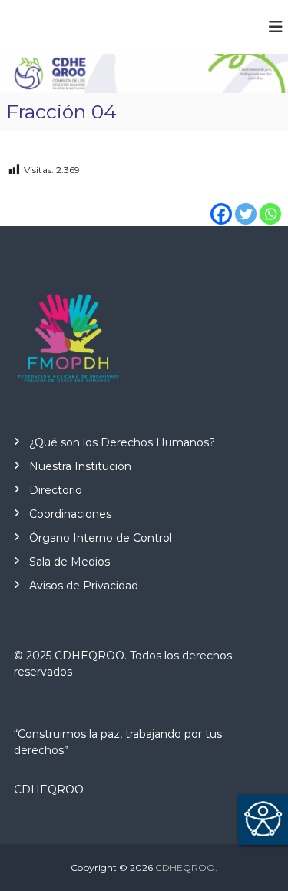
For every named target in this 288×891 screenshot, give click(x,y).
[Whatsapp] (270, 203)
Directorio (55, 490)
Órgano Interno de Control (100, 538)
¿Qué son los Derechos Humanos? (122, 442)
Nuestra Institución (80, 466)
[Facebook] (221, 203)
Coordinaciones (70, 514)
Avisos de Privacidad (83, 585)
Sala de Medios (69, 562)
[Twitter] (246, 203)
